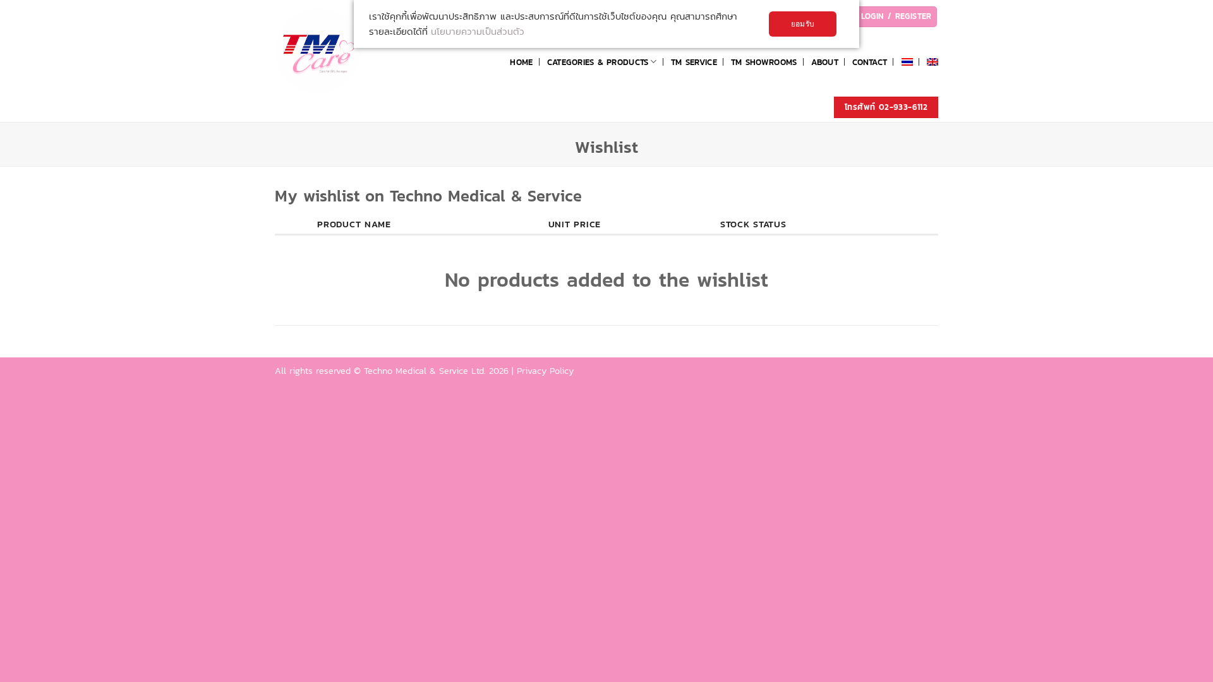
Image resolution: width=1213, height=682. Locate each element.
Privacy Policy (545, 371)
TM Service (694, 62)
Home (521, 62)
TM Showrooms (764, 62)
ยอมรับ (802, 24)
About (824, 62)
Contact (869, 62)
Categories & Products (598, 62)
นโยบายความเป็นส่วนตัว (477, 31)
